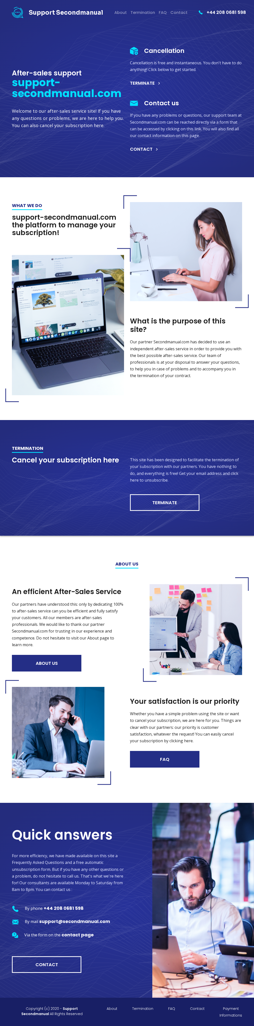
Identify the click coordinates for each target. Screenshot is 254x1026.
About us (47, 663)
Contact (179, 12)
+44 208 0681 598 (226, 12)
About (120, 12)
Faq (164, 759)
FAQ (163, 12)
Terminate (142, 83)
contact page (78, 935)
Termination (142, 12)
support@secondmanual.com (74, 921)
